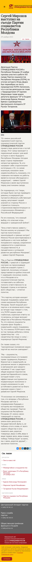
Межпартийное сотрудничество (15, 468)
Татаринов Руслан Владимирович (15, 489)
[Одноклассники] (20, 448)
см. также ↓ (26, 39)
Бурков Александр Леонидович (15, 482)
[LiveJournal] (27, 448)
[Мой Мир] (23, 448)
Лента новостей (9, 460)
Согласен (6, 559)
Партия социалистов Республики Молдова (15, 497)
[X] (25, 448)
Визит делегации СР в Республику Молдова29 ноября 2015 (15, 473)
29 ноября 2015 (7, 37)
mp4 (2, 135)
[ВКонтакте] (18, 448)
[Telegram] (30, 448)
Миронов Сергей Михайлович (14, 485)
